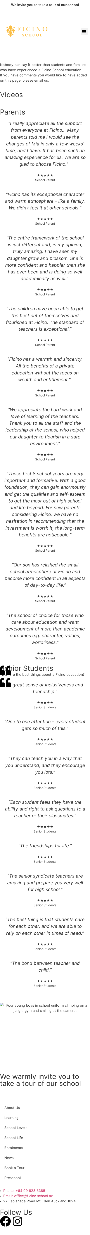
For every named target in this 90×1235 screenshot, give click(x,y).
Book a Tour (14, 1168)
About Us (12, 1107)
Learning (11, 1117)
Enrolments (13, 1148)
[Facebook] (5, 1221)
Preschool (12, 1178)
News (9, 1158)
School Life (13, 1138)
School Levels (15, 1127)
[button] (84, 31)
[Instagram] (17, 1221)
